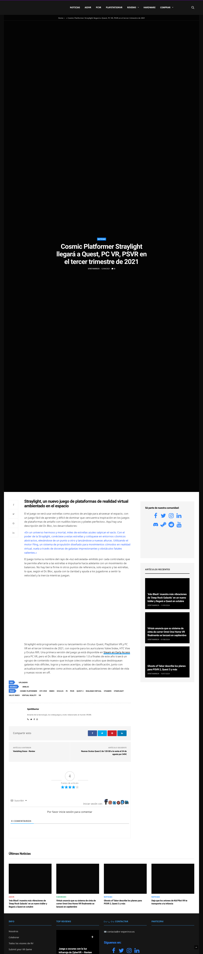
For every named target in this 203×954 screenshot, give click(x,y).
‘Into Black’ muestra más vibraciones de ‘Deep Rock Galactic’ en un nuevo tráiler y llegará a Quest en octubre (167, 598)
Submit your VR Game (20, 949)
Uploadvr (23, 682)
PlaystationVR (114, 7)
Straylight (119, 691)
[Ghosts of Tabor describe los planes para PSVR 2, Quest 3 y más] (167, 661)
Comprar (165, 7)
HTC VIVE (43, 691)
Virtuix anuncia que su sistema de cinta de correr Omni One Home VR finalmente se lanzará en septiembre (166, 632)
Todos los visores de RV (21, 943)
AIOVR (88, 7)
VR (40, 695)
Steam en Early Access (117, 652)
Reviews (131, 7)
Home (60, 18)
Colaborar (14, 937)
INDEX (51, 691)
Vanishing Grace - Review (24, 751)
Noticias (75, 7)
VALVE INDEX (14, 695)
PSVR (72, 691)
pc (67, 691)
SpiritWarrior (93, 269)
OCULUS (60, 691)
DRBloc (26, 687)
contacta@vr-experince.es (121, 931)
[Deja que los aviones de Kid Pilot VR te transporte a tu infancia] (172, 879)
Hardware (149, 7)
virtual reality (29, 695)
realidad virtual (94, 691)
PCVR (98, 7)
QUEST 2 (80, 691)
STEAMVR (107, 691)
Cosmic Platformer (28, 691)
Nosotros (13, 931)
